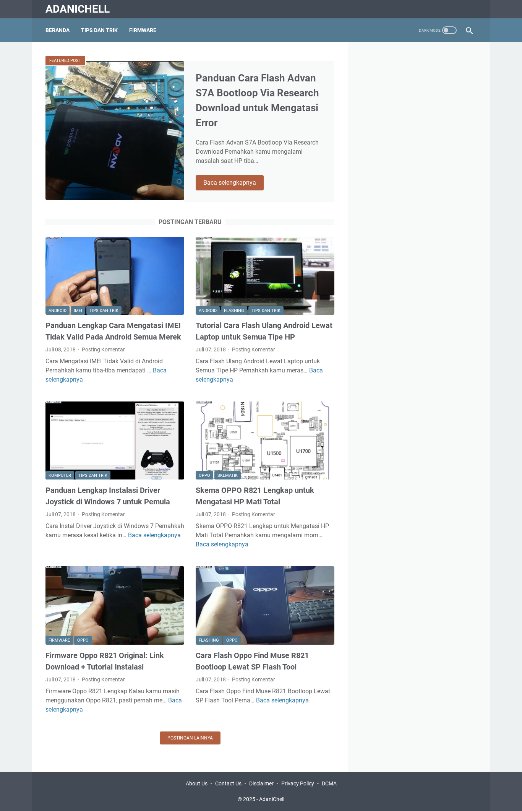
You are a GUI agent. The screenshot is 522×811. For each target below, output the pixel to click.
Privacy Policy (297, 783)
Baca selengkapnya (233, 183)
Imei (78, 310)
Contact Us (228, 783)
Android (57, 310)
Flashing (234, 310)
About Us (197, 783)
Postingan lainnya (190, 738)
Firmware (142, 30)
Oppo (204, 475)
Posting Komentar (103, 349)
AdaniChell (77, 9)
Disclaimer (261, 783)
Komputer (60, 475)
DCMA (329, 783)
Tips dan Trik (103, 310)
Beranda (57, 30)
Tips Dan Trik (99, 30)
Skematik (227, 475)
